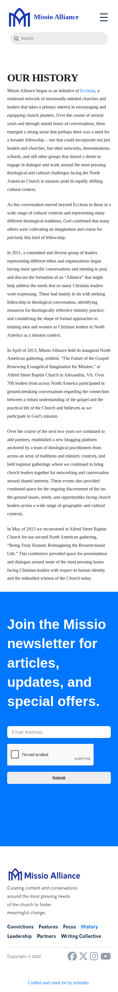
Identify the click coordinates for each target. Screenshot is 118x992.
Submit (58, 777)
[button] (104, 17)
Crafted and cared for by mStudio (58, 982)
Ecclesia (87, 90)
